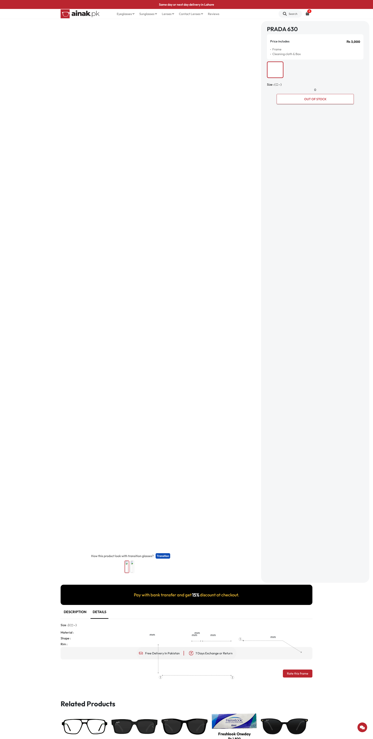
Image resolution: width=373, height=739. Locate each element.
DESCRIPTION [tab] (75, 612)
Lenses (167, 14)
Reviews (213, 14)
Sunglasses (147, 14)
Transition (163, 556)
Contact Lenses (190, 14)
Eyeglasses (124, 14)
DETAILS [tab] (99, 612)
